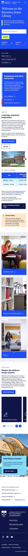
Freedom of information (13, 544)
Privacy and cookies (6, 547)
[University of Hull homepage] (11, 2)
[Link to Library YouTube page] (11, 536)
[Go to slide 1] (4, 426)
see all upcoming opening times (15, 191)
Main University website (16, 524)
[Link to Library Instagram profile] (3, 536)
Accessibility (4, 544)
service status (11, 225)
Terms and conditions (16, 547)
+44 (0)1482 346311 (14, 515)
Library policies (13, 528)
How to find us (13, 520)
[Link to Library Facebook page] (7, 536)
